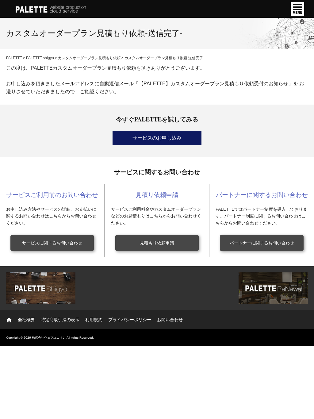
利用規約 (93, 319)
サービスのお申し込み (157, 137)
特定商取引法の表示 (60, 319)
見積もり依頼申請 (157, 242)
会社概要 (26, 319)
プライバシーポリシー (129, 319)
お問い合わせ (170, 319)
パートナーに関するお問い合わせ (262, 242)
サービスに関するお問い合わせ (52, 242)
